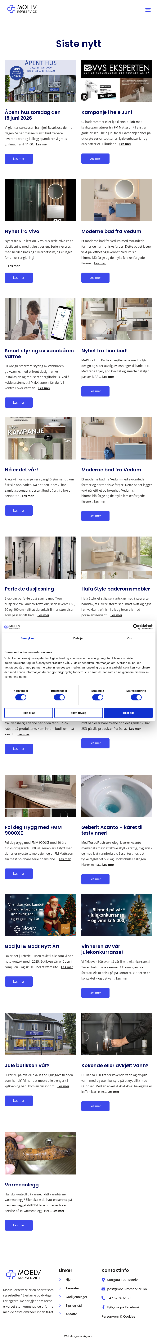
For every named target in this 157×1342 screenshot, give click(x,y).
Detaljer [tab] (78, 638)
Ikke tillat (29, 712)
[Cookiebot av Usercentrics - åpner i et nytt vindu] (136, 627)
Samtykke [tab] (27, 638)
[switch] (59, 697)
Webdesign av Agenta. (78, 1336)
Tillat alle (128, 712)
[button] (148, 10)
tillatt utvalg (78, 712)
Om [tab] (129, 638)
